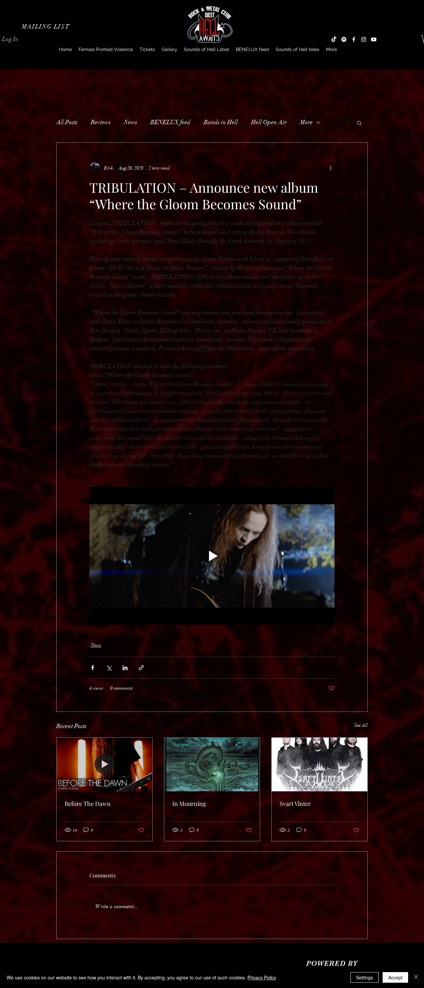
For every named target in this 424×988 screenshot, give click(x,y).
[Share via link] (141, 668)
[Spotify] (344, 39)
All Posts (67, 122)
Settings (364, 977)
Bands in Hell (221, 122)
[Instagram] (363, 39)
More (306, 122)
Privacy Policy (261, 977)
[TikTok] (334, 39)
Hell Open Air (269, 122)
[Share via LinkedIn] (125, 668)
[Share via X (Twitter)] (109, 668)
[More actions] (331, 168)
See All (361, 725)
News (130, 122)
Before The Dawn (88, 804)
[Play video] (212, 556)
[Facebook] (353, 39)
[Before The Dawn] (104, 764)
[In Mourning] (212, 764)
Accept (395, 977)
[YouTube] (373, 39)
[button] (46, 26)
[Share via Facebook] (92, 668)
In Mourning (189, 804)
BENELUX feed (170, 122)
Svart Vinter (295, 804)
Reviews (101, 122)
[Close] (416, 977)
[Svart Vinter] (319, 764)
